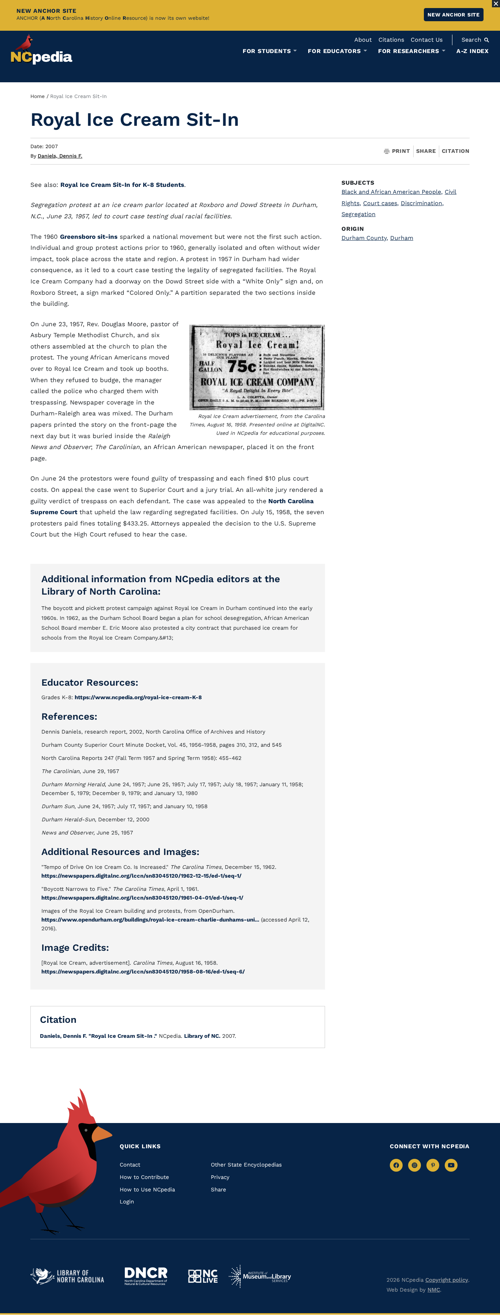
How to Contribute (144, 1177)
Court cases (381, 203)
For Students (267, 51)
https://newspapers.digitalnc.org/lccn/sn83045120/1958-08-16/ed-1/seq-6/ (143, 971)
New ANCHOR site (454, 15)
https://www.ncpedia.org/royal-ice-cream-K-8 (138, 697)
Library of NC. (202, 1036)
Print (401, 151)
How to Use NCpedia (147, 1189)
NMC (434, 1289)
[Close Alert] (496, 3)
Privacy (220, 1177)
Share (426, 151)
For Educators (334, 51)
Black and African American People (392, 191)
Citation (456, 151)
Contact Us (427, 39)
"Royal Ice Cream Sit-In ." (123, 1036)
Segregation (359, 214)
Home (37, 96)
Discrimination (422, 203)
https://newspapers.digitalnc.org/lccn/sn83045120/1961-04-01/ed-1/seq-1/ (142, 897)
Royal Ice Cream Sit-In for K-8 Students (122, 184)
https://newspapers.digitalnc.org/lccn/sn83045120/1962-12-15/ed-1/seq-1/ (141, 876)
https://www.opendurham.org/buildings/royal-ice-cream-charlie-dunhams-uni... (150, 919)
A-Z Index (472, 51)
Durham (401, 237)
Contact (130, 1164)
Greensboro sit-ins (88, 236)
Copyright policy (446, 1280)
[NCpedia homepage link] (41, 49)
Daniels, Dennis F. (60, 156)
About (363, 39)
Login (127, 1201)
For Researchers (408, 51)
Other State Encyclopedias (246, 1164)
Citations (391, 39)
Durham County (365, 237)
